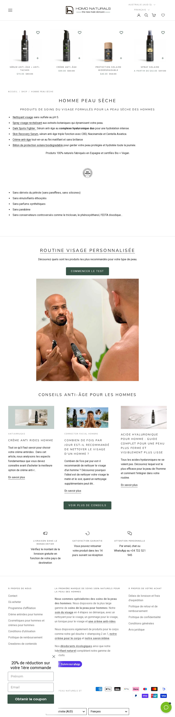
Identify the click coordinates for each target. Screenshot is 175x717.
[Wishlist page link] (163, 15)
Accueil (13, 92)
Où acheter (14, 602)
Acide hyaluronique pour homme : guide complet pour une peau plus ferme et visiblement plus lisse (143, 443)
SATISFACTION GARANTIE (87, 541)
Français (140, 10)
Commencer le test (87, 271)
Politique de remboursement (25, 637)
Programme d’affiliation (22, 608)
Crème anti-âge (22, 139)
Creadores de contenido (22, 643)
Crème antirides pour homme (25, 614)
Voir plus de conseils (87, 505)
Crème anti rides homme (30, 440)
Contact (12, 595)
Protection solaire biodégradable (108, 68)
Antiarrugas (16, 434)
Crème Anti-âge (67, 67)
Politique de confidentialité (145, 617)
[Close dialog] (54, 657)
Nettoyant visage (23, 117)
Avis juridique (137, 629)
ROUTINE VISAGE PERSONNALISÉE (87, 250)
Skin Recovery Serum (25, 134)
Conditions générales (141, 623)
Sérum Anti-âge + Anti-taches (25, 68)
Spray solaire (150, 67)
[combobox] (66, 711)
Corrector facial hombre (81, 434)
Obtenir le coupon (30, 699)
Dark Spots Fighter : (24, 128)
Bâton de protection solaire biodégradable (38, 145)
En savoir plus (16, 477)
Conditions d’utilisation (21, 631)
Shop (24, 92)
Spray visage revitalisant (27, 123)
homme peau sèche (42, 92)
